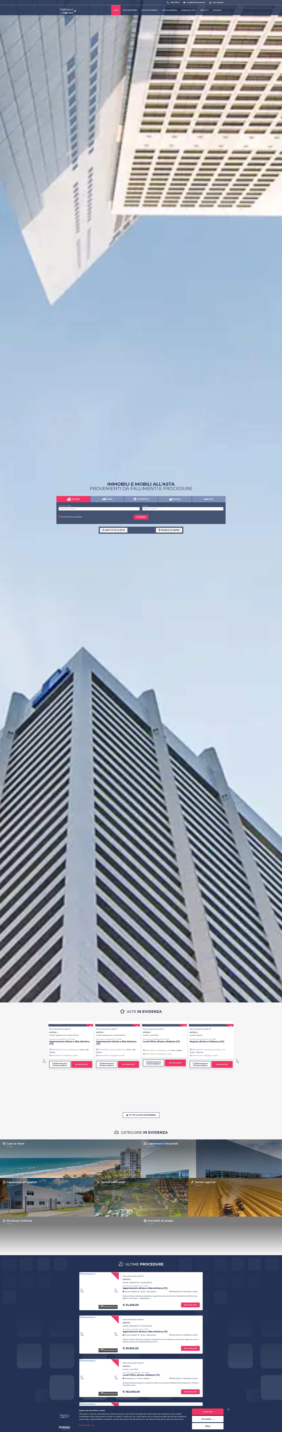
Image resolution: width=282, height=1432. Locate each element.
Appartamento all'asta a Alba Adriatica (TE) (69, 1042)
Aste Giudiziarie (130, 10)
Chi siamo (217, 10)
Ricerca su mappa (170, 530)
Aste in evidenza (169, 10)
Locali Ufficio (154, 1035)
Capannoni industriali (162, 1143)
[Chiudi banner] (228, 1409)
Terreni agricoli (205, 1182)
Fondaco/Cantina (73, 1035)
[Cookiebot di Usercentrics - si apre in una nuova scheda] (64, 1427)
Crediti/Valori (142, 499)
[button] (237, 1061)
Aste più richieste (149, 10)
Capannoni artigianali (22, 1182)
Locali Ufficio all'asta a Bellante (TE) (161, 1041)
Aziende (176, 499)
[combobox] (99, 508)
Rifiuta (207, 1426)
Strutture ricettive (19, 1220)
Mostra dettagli (85, 1425)
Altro (211, 499)
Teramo (81, 1050)
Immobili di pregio (160, 1220)
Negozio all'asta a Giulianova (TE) (207, 1041)
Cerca (142, 517)
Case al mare (15, 1143)
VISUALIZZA (83, 1064)
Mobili (109, 499)
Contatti (204, 10)
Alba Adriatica (151, 1292)
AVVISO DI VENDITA (60, 1065)
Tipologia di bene (65, 506)
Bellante (179, 1050)
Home (115, 10)
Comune (145, 506)
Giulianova (199, 1052)
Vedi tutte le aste (115, 530)
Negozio (199, 1035)
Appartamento (61, 1035)
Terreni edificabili (113, 1182)
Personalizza (207, 1419)
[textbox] (99, 508)
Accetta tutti (207, 1412)
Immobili (75, 499)
